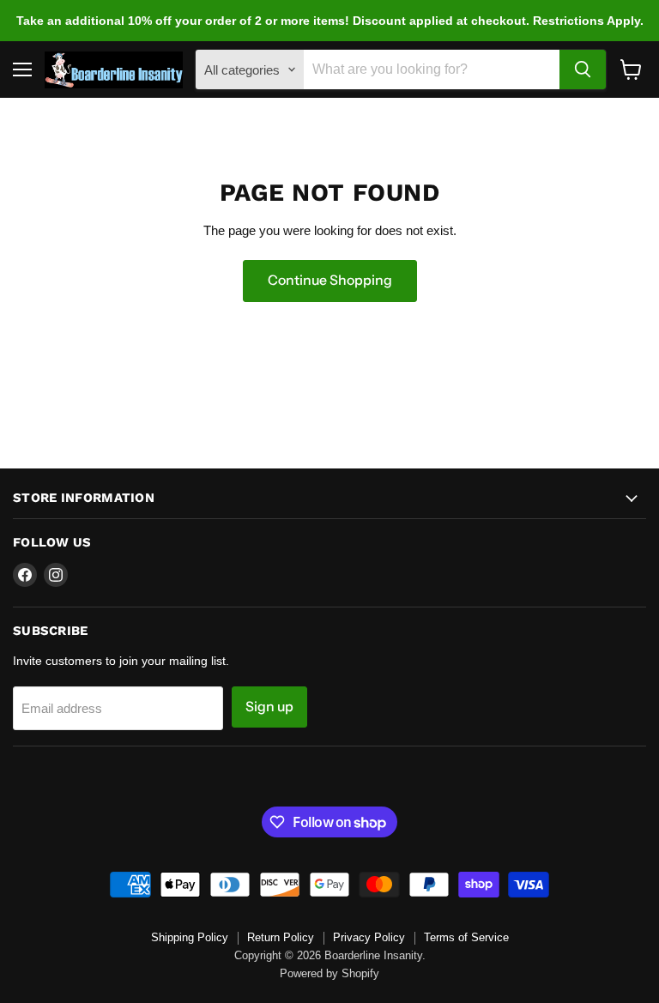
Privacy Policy (369, 937)
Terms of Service (466, 937)
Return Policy (280, 937)
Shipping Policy (189, 937)
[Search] (582, 69)
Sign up (269, 706)
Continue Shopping (330, 280)
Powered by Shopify (329, 973)
